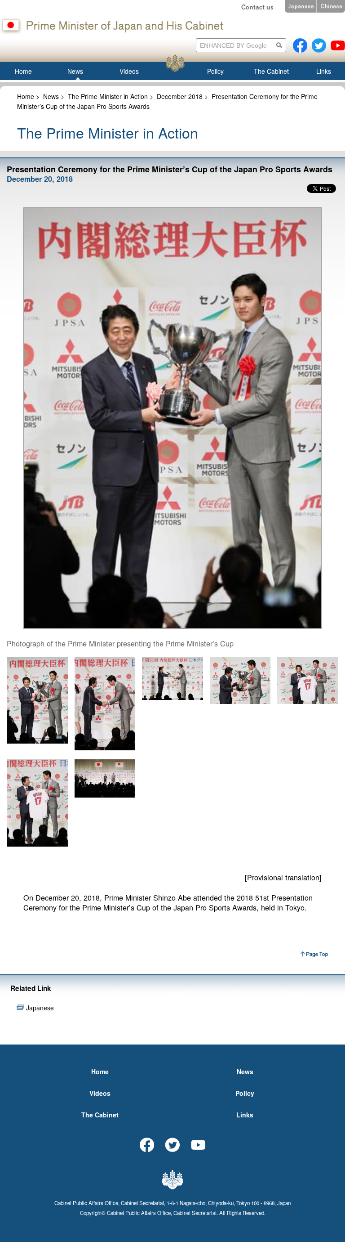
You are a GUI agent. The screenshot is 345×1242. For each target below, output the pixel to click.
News (51, 96)
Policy (244, 1093)
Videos (100, 1093)
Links (244, 1114)
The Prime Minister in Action (108, 96)
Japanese (40, 1007)
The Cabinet (100, 1114)
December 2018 (180, 96)
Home (25, 96)
